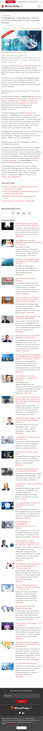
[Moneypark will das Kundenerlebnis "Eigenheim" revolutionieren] (8, 338)
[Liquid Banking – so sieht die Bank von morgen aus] (8, 440)
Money (10, 2)
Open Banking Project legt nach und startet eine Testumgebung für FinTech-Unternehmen (28, 566)
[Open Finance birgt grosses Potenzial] (8, 281)
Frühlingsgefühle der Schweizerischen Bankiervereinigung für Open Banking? (26, 525)
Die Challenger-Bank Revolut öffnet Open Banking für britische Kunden (28, 505)
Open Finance (36, 28)
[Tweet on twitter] (18, 213)
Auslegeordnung (23, 103)
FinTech (14, 28)
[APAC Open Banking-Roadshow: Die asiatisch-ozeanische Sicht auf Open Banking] (8, 645)
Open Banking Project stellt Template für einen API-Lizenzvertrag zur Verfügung (28, 242)
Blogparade (32, 113)
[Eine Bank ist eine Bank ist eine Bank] (8, 454)
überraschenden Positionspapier (27, 66)
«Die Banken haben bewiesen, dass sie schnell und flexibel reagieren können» (28, 420)
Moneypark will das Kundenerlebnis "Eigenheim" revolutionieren (28, 337)
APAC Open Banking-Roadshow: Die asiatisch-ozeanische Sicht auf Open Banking (28, 644)
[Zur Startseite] (12, 6)
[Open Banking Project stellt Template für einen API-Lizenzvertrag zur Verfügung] (8, 243)
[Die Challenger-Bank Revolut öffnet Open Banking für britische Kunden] (8, 505)
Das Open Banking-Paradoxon (26, 663)
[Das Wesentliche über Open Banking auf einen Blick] (8, 609)
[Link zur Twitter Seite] (20, 712)
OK (21, 728)
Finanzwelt (6, 28)
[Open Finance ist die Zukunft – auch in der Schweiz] (8, 626)
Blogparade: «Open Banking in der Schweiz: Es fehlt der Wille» (28, 317)
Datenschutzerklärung (12, 724)
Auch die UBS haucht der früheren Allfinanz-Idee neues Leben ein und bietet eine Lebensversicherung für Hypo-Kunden (28, 400)
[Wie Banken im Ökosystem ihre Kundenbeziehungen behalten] (8, 471)
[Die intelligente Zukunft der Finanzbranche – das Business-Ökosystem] (8, 378)
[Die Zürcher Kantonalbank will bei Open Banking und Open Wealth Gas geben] (8, 262)
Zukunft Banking (11, 162)
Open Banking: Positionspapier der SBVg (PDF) (19, 201)
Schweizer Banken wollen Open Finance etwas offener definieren (27, 224)
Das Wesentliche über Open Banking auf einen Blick (26, 607)
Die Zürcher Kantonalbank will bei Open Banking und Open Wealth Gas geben (27, 261)
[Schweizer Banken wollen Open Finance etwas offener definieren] (8, 226)
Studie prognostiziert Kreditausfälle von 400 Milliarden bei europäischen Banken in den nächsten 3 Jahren (28, 357)
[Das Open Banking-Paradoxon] (8, 666)
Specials (21, 2)
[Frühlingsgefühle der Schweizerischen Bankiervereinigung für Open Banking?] (8, 524)
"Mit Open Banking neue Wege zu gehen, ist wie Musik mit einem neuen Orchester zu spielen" (28, 299)
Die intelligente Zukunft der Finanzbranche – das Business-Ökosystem (27, 378)
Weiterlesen (19, 236)
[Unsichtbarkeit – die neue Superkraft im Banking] (8, 486)
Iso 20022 (32, 2)
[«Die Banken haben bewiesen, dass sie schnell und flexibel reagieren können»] (8, 421)
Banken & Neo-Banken (25, 28)
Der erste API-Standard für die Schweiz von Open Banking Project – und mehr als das (28, 587)
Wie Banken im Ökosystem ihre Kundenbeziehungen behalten (27, 470)
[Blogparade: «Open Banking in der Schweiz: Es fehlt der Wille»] (8, 319)
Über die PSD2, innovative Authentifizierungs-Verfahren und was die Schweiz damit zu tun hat (27, 543)
